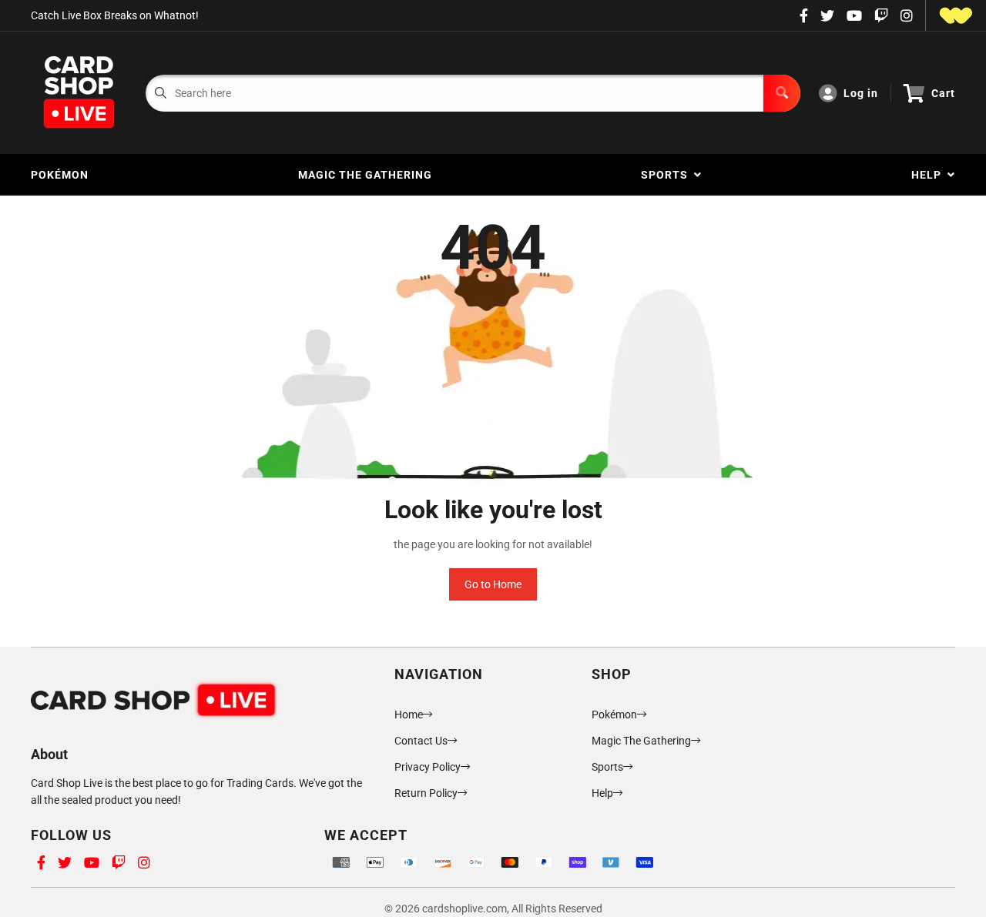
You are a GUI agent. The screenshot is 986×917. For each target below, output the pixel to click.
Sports (667, 175)
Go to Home (493, 584)
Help (929, 175)
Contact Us (421, 741)
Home (408, 714)
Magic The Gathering (365, 175)
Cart (943, 93)
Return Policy (426, 793)
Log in (860, 93)
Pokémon (60, 175)
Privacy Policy (427, 767)
